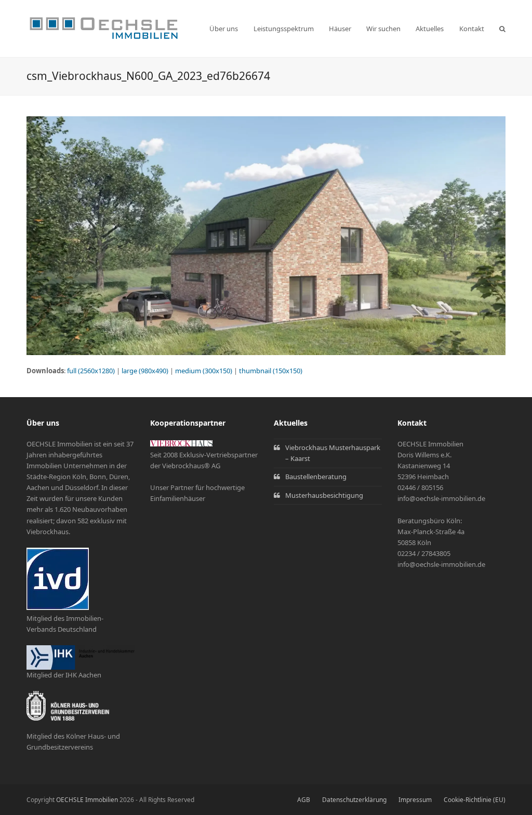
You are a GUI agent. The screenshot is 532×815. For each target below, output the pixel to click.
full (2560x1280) (91, 370)
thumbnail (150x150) (270, 370)
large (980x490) (145, 370)
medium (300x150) (203, 370)
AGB (303, 799)
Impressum (415, 799)
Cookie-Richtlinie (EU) (475, 799)
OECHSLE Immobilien (87, 799)
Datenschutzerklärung (354, 799)
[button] (502, 29)
